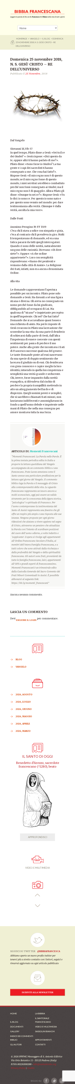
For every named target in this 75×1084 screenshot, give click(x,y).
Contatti (40, 1044)
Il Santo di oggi (37, 756)
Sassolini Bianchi (45, 1031)
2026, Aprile (23, 723)
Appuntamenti (43, 1039)
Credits (31, 1068)
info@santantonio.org (44, 1064)
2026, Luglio (23, 701)
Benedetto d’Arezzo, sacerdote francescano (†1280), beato (37, 764)
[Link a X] (54, 1081)
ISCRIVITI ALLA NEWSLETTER (37, 992)
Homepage (21, 38)
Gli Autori (16, 1044)
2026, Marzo (23, 731)
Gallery (14, 1031)
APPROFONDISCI (37, 837)
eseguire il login (26, 620)
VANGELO (34, 38)
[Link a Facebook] (46, 1081)
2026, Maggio (24, 716)
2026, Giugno (24, 709)
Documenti (16, 1026)
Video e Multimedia (46, 1026)
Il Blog (46, 38)
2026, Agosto (24, 694)
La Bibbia (40, 1013)
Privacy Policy (18, 1068)
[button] (37, 895)
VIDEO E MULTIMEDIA (37, 867)
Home (13, 1013)
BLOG (19, 659)
